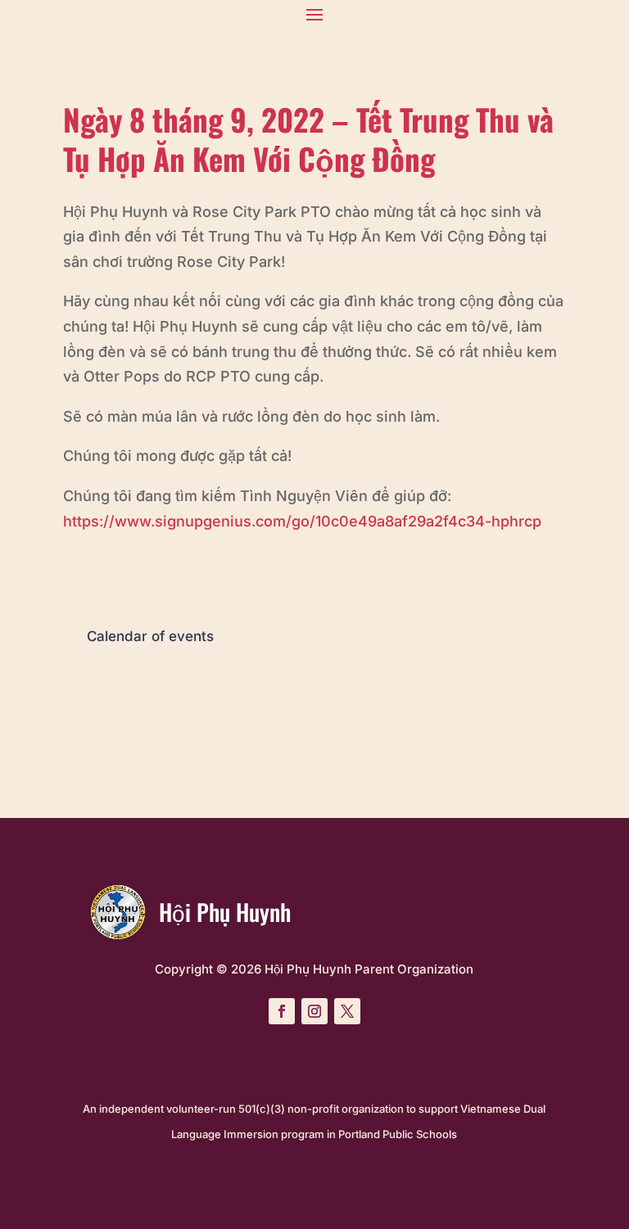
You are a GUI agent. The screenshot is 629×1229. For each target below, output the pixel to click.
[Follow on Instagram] (314, 1011)
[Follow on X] (347, 1011)
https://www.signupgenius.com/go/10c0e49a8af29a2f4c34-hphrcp (302, 521)
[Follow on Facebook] (282, 1011)
